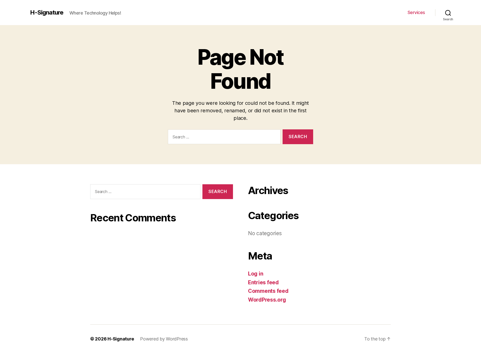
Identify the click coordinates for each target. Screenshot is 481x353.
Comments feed (268, 291)
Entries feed (263, 282)
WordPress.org (267, 300)
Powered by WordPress (164, 338)
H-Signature (46, 13)
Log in (255, 274)
